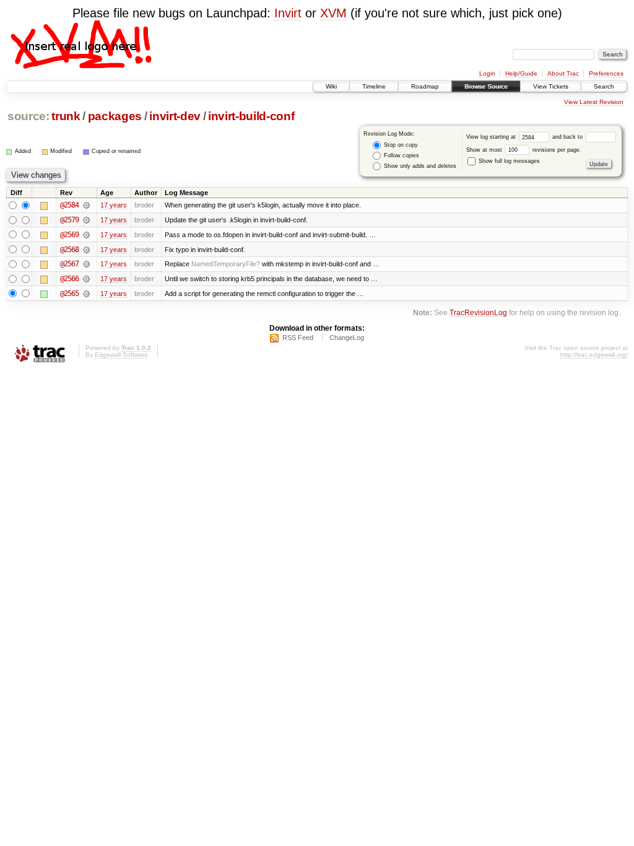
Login (487, 73)
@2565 (69, 293)
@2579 (69, 220)
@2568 (69, 249)
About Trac (563, 73)
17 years (113, 205)
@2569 (69, 234)
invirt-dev (175, 116)
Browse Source (486, 86)
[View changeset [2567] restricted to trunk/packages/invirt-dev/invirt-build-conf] (86, 263)
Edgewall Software (121, 354)
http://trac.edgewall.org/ (594, 354)
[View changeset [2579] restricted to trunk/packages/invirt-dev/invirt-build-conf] (86, 220)
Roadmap (425, 86)
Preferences (606, 73)
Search (604, 86)
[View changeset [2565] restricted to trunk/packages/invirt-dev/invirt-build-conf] (86, 293)
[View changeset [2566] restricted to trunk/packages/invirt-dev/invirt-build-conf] (86, 278)
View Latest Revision (593, 101)
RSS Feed (297, 337)
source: (28, 116)
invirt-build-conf (251, 116)
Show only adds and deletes (419, 166)
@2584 (69, 205)
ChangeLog (346, 337)
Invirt (288, 13)
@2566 (69, 278)
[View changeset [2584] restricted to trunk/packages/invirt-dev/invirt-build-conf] (86, 205)
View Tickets (550, 86)
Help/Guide (521, 73)
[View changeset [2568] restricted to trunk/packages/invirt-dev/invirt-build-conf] (86, 249)
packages (115, 116)
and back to (568, 137)
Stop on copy (400, 145)
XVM (333, 13)
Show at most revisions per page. (523, 150)
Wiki (331, 86)
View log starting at (492, 137)
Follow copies (400, 155)
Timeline (374, 86)
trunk (65, 116)
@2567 (69, 263)
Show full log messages (508, 161)
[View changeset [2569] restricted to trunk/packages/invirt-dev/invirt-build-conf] (86, 234)
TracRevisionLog (478, 312)
